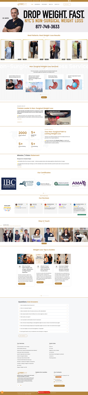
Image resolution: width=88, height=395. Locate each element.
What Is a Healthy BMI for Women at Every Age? (63, 267)
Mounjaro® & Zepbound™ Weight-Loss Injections (26, 361)
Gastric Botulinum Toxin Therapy (23, 346)
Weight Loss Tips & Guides (54, 350)
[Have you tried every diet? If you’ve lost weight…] (81, 235)
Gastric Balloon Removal (21, 348)
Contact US (19, 122)
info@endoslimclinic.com (59, 381)
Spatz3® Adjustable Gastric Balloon (23, 354)
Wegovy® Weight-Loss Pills (22, 367)
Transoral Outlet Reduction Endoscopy (24, 359)
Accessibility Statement (52, 392)
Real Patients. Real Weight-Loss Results (56, 354)
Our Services (51, 352)
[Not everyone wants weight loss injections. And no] (22, 235)
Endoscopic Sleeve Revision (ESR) (23, 357)
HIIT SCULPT (19, 365)
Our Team (51, 348)
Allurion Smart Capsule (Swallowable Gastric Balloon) (27, 350)
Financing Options (52, 357)
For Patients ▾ (44, 4)
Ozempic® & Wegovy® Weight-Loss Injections (25, 363)
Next (87, 185)
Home (32, 4)
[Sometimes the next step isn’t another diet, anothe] (51, 235)
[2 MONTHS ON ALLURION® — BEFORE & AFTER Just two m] (66, 235)
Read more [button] (61, 212)
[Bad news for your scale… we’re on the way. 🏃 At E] (7, 235)
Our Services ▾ (37, 4)
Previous (1, 185)
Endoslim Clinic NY (25, 392)
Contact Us (56, 4)
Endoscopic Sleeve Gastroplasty (23, 352)
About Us (51, 346)
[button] (86, 208)
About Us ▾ (51, 4)
